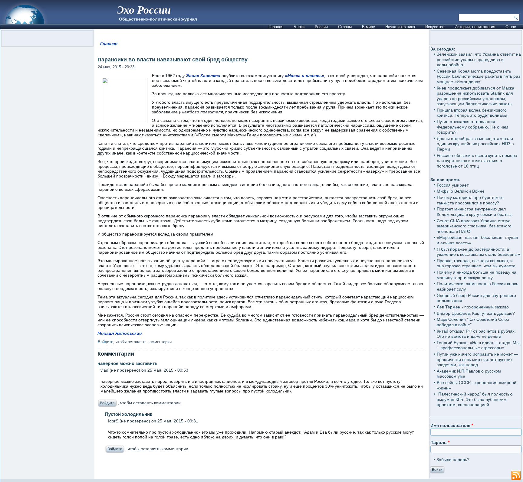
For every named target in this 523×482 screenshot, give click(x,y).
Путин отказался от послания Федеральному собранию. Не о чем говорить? (472, 127)
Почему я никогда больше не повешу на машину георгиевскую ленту (476, 275)
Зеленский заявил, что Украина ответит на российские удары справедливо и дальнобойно (479, 59)
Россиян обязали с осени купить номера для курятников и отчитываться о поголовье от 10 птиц (477, 160)
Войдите (105, 342)
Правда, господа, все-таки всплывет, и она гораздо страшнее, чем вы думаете (476, 263)
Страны (345, 26)
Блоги (299, 26)
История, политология (475, 26)
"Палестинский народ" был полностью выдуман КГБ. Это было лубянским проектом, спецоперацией (475, 399)
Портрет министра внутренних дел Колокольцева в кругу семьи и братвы (474, 212)
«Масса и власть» (304, 75)
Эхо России (144, 9)
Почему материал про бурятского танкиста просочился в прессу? (470, 200)
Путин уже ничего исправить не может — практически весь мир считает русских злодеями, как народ (477, 359)
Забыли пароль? (452, 459)
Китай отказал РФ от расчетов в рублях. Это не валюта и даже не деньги (476, 334)
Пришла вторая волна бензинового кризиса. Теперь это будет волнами (472, 113)
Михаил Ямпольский (119, 333)
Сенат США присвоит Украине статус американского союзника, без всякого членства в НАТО (474, 226)
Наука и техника (400, 26)
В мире (368, 26)
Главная (275, 26)
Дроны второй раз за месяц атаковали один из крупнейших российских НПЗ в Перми (475, 143)
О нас (510, 26)
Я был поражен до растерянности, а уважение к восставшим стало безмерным (479, 252)
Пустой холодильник (128, 414)
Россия (321, 26)
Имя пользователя (451, 425)
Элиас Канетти (203, 75)
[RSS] (516, 475)
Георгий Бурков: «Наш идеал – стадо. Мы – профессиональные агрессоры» (478, 345)
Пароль (439, 442)
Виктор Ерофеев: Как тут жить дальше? (476, 313)
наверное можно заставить (127, 363)
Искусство (434, 26)
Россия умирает (453, 185)
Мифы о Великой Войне (461, 191)
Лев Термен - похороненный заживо (473, 307)
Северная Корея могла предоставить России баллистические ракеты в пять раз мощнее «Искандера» (478, 76)
